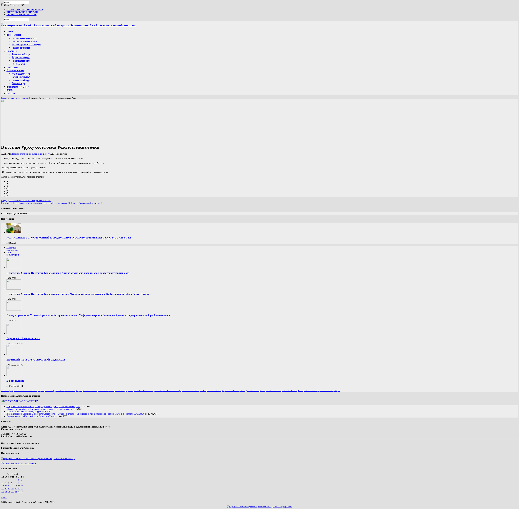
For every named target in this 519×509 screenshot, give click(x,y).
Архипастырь (12, 67)
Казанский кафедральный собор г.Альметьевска (60, 391)
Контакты (10, 93)
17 (2, 489)
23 (22, 489)
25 (6, 491)
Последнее (11, 247)
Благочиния (11, 51)
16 (22, 486)
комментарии (12, 255)
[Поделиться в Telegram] (7, 186)
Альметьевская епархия (21, 391)
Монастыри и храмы (15, 70)
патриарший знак (325, 391)
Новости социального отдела (24, 41)
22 (19, 489)
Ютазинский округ (41, 154)
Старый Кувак (335, 391)
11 (6, 486)
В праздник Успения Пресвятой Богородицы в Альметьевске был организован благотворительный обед (67, 272)
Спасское (262, 391)
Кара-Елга (287, 391)
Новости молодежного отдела (24, 38)
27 (12, 491)
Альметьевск (33, 391)
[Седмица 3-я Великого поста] (13, 333)
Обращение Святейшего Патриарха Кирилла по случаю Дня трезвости (39, 409)
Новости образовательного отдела (26, 44)
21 (16, 489)
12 (9, 486)
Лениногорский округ (21, 60)
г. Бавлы (242, 391)
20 (12, 489)
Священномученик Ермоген (212, 391)
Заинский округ (18, 64)
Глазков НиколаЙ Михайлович (143, 391)
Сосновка (294, 391)
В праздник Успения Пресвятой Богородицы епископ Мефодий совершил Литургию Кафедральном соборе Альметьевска (77, 294)
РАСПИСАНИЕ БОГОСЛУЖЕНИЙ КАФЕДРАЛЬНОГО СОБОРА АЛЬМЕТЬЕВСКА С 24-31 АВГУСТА (68, 237)
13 (12, 486)
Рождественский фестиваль (230, 391)
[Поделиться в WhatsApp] (7, 189)
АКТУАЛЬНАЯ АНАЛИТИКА (23, 401)
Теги (8, 252)
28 (16, 491)
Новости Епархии (13, 34)
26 (9, 491)
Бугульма (41, 391)
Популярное (12, 250)
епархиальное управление (106, 391)
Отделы (9, 89)
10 (2, 486)
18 (6, 489)
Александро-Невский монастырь (308, 391)
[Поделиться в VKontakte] (7, 181)
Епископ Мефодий (7, 391)
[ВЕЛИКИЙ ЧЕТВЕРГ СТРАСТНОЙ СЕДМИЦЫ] (13, 354)
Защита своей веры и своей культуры (23, 411)
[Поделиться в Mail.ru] (7, 191)
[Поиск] (2, 3)
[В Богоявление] (13, 375)
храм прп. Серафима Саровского (164, 391)
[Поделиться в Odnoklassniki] (7, 184)
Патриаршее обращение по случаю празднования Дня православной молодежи (43, 406)
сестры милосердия (121, 391)
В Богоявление (15, 380)
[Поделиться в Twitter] (7, 196)
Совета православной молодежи (192, 391)
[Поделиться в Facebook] (7, 193)
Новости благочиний (19, 98)
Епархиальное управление (17, 86)
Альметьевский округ (21, 54)
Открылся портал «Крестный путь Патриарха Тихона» (31, 416)
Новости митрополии (21, 47)
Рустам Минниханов (252, 391)
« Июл (4, 497)
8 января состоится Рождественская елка (26, 200)
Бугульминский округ (21, 57)
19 (9, 489)
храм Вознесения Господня (275, 391)
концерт (130, 391)
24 (2, 491)
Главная (9, 31)
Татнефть (178, 391)
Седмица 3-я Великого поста (23, 338)
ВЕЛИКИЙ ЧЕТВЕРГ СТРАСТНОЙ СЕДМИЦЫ (35, 359)
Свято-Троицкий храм (90, 391)
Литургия (79, 391)
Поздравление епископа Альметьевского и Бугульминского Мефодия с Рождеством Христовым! (51, 203)
